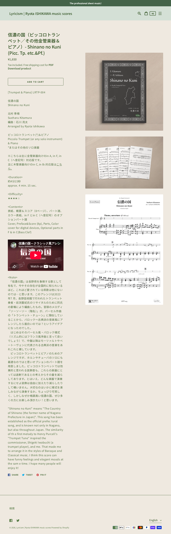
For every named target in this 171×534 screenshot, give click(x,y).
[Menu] (160, 13)
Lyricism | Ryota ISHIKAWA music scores (40, 13)
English (153, 520)
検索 (12, 508)
